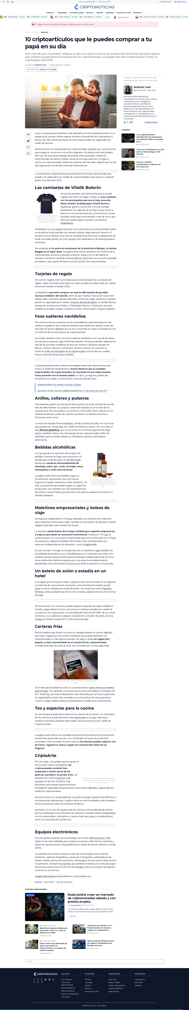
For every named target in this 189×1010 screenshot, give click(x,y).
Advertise (138, 979)
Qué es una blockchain (70, 987)
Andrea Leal (40, 65)
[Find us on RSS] (34, 975)
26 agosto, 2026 (46, 947)
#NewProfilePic (45, 384)
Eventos (88, 982)
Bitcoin (101, 248)
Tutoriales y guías (76, 13)
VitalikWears (66, 223)
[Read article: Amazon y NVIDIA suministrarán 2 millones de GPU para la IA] (128, 165)
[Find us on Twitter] (38, 973)
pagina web (91, 544)
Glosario (89, 13)
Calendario (110, 13)
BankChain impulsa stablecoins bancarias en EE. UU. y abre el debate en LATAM (53, 923)
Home (27, 32)
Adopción (44, 32)
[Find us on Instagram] (41, 973)
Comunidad (35, 32)
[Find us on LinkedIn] (53, 973)
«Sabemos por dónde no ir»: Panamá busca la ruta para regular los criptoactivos (99, 921)
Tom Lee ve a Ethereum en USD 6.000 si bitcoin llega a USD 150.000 (150, 151)
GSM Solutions (96, 831)
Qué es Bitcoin (66, 973)
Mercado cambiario (64, 875)
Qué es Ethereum (68, 984)
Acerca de (112, 973)
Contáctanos (140, 973)
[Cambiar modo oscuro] (12, 2)
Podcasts (50, 13)
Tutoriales (89, 976)
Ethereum (85, 203)
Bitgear (39, 251)
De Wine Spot (73, 459)
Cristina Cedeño (75, 898)
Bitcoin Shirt (81, 258)
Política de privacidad (117, 979)
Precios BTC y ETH (124, 13)
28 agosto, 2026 (88, 898)
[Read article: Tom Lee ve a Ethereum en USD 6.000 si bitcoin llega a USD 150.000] (128, 153)
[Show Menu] (3, 2)
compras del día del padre (83, 302)
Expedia (106, 588)
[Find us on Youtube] (45, 973)
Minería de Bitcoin (68, 981)
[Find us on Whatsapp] (42, 975)
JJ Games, (66, 857)
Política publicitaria (116, 982)
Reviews (100, 13)
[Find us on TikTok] (38, 975)
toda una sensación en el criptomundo (64, 351)
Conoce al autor (151, 122)
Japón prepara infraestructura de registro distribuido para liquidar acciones (100, 936)
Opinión (88, 979)
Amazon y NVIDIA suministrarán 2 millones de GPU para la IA (148, 164)
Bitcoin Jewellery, (50, 429)
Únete (40, 24)
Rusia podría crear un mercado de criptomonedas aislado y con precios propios (92, 891)
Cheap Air (40, 619)
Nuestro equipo (114, 976)
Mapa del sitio (114, 985)
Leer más (74, 909)
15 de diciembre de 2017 (95, 390)
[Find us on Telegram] (49, 973)
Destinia (39, 591)
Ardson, (70, 423)
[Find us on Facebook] (34, 973)
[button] (28, 144)
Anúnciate (137, 13)
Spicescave (80, 717)
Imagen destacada (44, 869)
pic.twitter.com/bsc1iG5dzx (67, 384)
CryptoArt (103, 774)
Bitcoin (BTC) (49, 875)
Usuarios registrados (49, 919)
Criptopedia (62, 13)
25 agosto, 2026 (93, 942)
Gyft (67, 283)
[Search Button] (8, 2)
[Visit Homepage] (94, 7)
